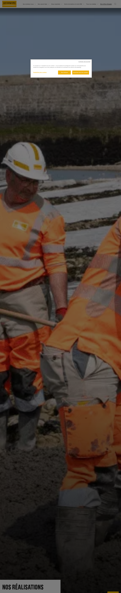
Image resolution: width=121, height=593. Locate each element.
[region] (61, 68)
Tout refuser (64, 72)
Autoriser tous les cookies (80, 72)
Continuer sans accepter (84, 61)
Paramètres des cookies (40, 72)
